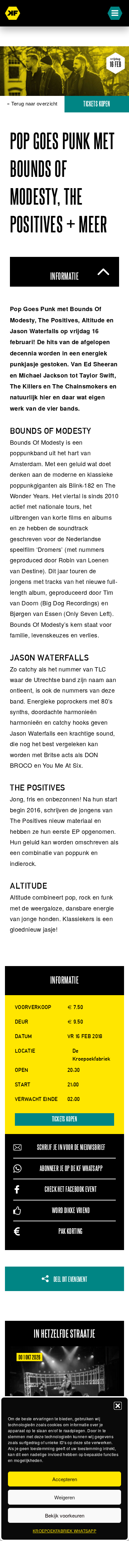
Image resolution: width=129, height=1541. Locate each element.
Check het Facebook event (71, 1189)
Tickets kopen (96, 104)
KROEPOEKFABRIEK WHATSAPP (64, 1530)
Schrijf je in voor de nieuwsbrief (71, 1147)
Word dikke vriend (71, 1210)
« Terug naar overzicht (32, 103)
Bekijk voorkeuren (64, 1515)
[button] (117, 1405)
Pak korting (71, 1231)
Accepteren (64, 1479)
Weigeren (64, 1497)
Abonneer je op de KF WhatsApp (71, 1168)
